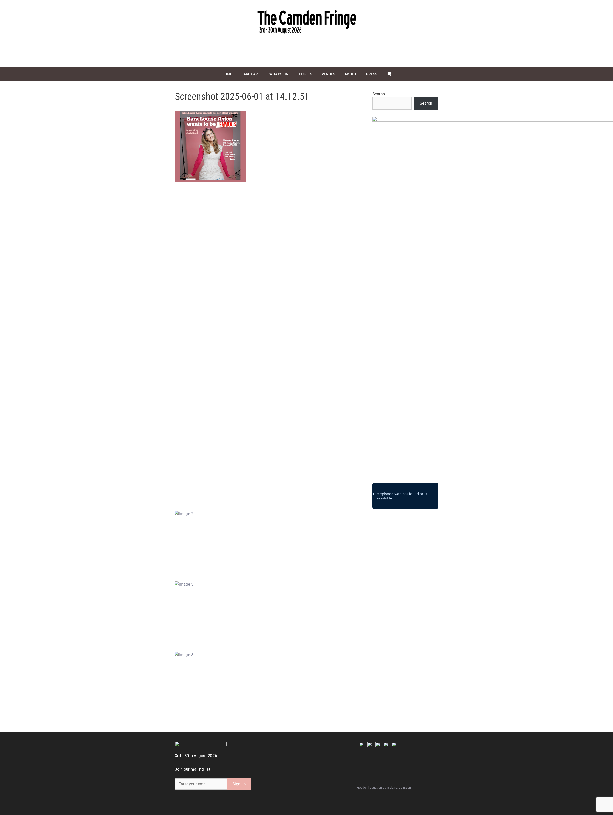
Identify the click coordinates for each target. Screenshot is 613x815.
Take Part (251, 74)
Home (227, 74)
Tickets (305, 74)
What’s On (279, 74)
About (351, 74)
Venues (328, 74)
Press (371, 74)
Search (378, 93)
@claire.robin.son (399, 787)
